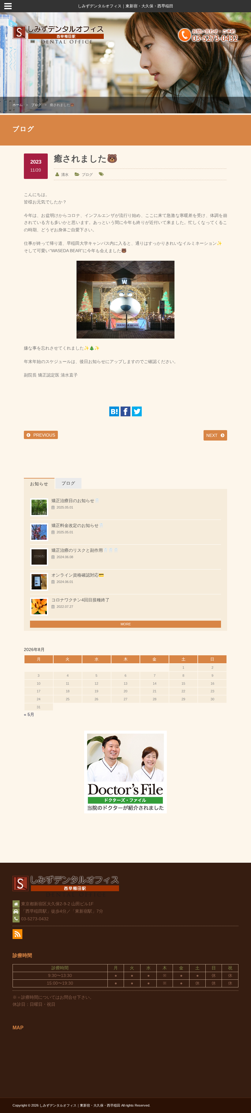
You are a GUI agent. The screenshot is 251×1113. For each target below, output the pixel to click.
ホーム (18, 105)
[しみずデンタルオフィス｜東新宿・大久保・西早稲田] (58, 42)
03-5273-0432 (35, 918)
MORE (126, 624)
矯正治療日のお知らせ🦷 (75, 500)
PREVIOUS (44, 435)
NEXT (212, 435)
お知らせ (39, 483)
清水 (65, 174)
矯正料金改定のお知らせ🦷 (77, 525)
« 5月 (29, 714)
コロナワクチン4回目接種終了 (80, 599)
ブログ (36, 105)
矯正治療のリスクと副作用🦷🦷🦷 (84, 550)
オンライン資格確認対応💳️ (77, 575)
